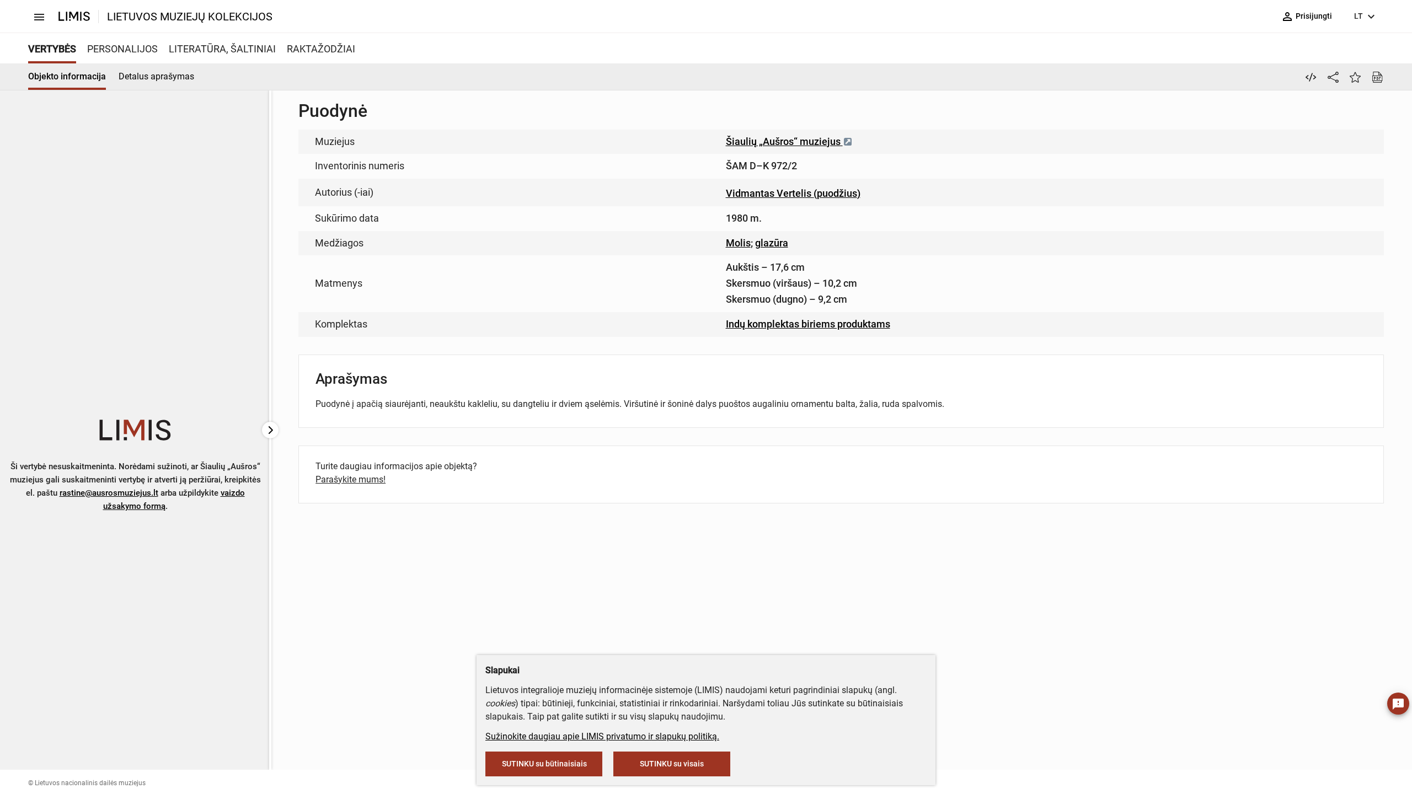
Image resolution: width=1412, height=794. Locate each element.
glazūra (771, 243)
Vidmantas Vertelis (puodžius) (793, 193)
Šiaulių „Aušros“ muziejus (784, 141)
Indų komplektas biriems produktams (808, 324)
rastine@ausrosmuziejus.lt (109, 493)
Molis (738, 243)
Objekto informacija (67, 76)
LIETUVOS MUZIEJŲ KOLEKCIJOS (189, 16)
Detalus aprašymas (156, 76)
